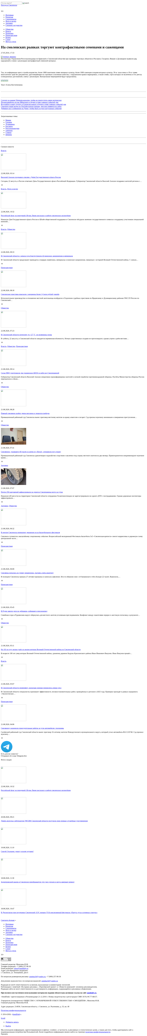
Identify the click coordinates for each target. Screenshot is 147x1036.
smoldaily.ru (91, 993)
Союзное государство (14, 25)
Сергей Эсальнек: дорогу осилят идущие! (17, 851)
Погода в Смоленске (9, 5)
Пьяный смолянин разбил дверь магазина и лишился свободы (25, 413)
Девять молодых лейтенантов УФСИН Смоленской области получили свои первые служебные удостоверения (44, 821)
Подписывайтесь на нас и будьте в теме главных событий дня (29, 102)
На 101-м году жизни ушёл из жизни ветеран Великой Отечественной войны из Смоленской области (41, 649)
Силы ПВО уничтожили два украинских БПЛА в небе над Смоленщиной (30, 373)
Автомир (9, 23)
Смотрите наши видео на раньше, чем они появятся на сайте (31, 106)
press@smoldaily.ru (21, 968)
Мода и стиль (11, 42)
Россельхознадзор (12, 128)
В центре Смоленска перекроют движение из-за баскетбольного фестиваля (30, 532)
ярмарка (9, 135)
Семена (8, 133)
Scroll (3, 1018)
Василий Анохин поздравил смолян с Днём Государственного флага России (31, 177)
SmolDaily (16, 1014)
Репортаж (9, 17)
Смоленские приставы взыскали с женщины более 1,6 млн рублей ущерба (30, 294)
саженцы (9, 130)
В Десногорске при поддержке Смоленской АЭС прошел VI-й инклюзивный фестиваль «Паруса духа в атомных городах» (49, 912)
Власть (8, 31)
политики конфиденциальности (97, 1032)
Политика (9, 33)
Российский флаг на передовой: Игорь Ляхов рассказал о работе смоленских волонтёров (36, 216)
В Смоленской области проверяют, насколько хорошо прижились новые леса (31, 688)
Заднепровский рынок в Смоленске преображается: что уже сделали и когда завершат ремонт (37, 882)
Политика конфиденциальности (13, 1010)
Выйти (8, 1026)
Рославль (9, 126)
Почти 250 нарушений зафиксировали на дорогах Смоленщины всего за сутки (32, 492)
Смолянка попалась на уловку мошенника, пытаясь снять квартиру (27, 573)
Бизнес (8, 37)
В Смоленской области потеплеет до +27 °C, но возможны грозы (26, 335)
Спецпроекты (11, 19)
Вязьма (8, 120)
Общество (9, 29)
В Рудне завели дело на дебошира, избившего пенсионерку (24, 611)
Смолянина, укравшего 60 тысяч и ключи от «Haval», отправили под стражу (31, 452)
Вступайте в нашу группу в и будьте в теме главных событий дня (33, 104)
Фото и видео (11, 21)
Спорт (8, 39)
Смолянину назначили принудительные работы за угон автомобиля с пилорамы (32, 728)
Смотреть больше (8, 920)
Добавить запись (12, 1022)
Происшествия (11, 35)
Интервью (10, 15)
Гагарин (9, 122)
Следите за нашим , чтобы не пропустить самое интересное (31, 100)
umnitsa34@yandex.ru (37, 977)
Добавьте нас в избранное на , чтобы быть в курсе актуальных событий (31, 108)
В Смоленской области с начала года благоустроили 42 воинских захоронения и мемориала (37, 256)
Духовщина (10, 124)
